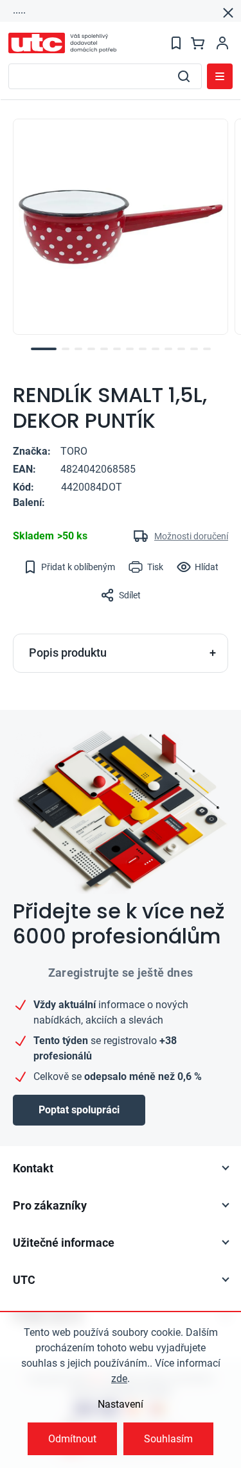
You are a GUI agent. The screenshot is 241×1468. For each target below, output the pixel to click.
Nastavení (120, 1404)
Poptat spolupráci (79, 1110)
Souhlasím (168, 1439)
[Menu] (220, 76)
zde (119, 1378)
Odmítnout (72, 1439)
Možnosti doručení (191, 536)
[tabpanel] (120, 227)
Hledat (184, 76)
